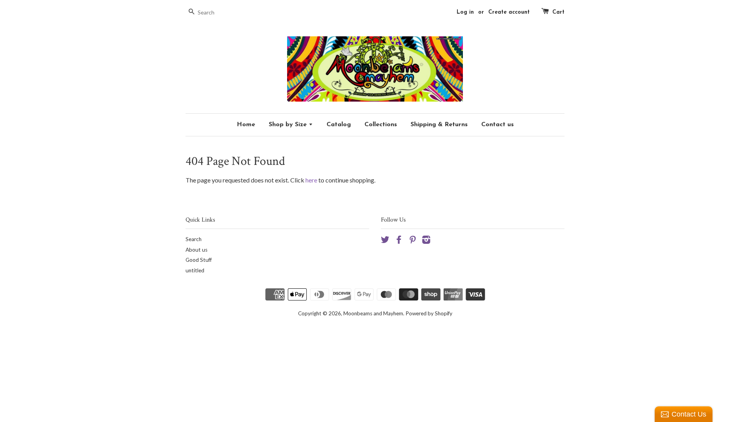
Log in (465, 12)
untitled (195, 270)
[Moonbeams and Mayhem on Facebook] (399, 241)
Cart (558, 12)
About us (196, 250)
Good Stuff (199, 260)
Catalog (339, 125)
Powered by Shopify (428, 313)
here (311, 180)
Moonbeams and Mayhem (373, 313)
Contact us (497, 125)
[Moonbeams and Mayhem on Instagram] (426, 241)
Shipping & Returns (439, 125)
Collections (380, 125)
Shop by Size (289, 125)
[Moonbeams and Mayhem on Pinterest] (412, 241)
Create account (509, 12)
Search (194, 239)
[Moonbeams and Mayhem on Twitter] (385, 241)
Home (246, 125)
